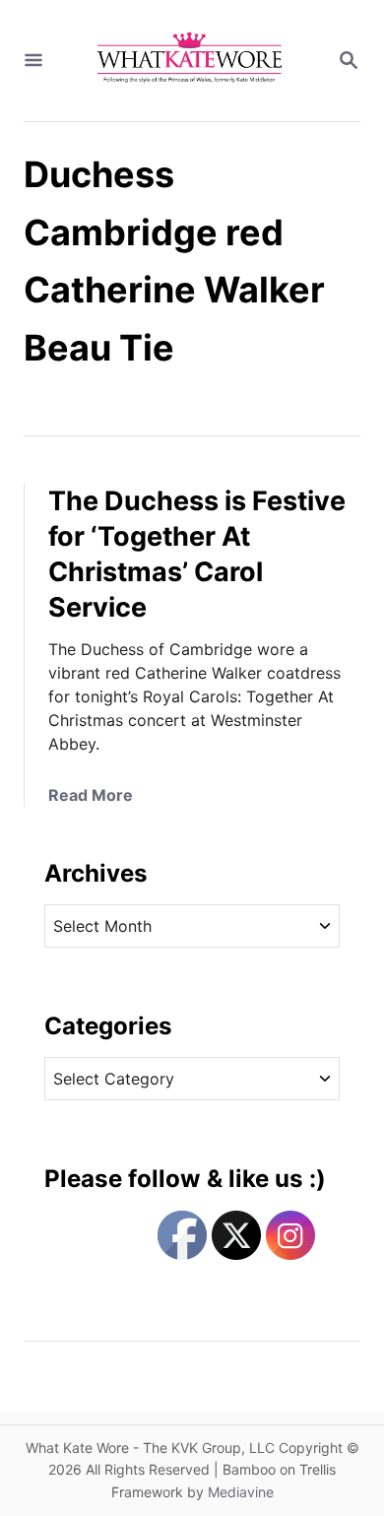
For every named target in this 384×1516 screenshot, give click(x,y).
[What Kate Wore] (190, 60)
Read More (90, 795)
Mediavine (241, 1491)
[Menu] (33, 61)
